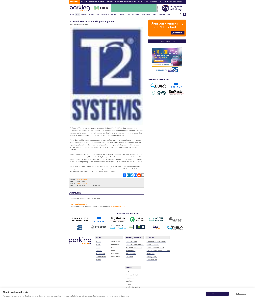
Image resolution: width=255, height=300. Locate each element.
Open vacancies (153, 244)
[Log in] (184, 14)
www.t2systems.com (84, 183)
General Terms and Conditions (158, 250)
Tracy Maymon (82, 179)
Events (128, 14)
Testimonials (131, 253)
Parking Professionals (134, 247)
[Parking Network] (80, 7)
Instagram (130, 284)
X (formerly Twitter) (133, 275)
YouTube (129, 281)
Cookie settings (241, 294)
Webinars (161, 14)
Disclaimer (150, 253)
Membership (130, 250)
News (77, 14)
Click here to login (118, 206)
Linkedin (129, 272)
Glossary (129, 257)
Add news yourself (168, 41)
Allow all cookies (217, 294)
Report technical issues (155, 247)
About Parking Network (135, 244)
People (154, 14)
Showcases (105, 14)
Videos (121, 14)
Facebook (129, 278)
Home (72, 14)
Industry (84, 14)
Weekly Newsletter (133, 287)
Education (114, 14)
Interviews (115, 244)
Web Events (115, 256)
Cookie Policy (152, 260)
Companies (100, 253)
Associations (145, 14)
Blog (168, 14)
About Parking (131, 241)
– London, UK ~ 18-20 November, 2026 (130, 1)
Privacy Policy (152, 257)
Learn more (125, 296)
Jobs (97, 14)
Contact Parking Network (156, 241)
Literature (135, 14)
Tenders (91, 14)
